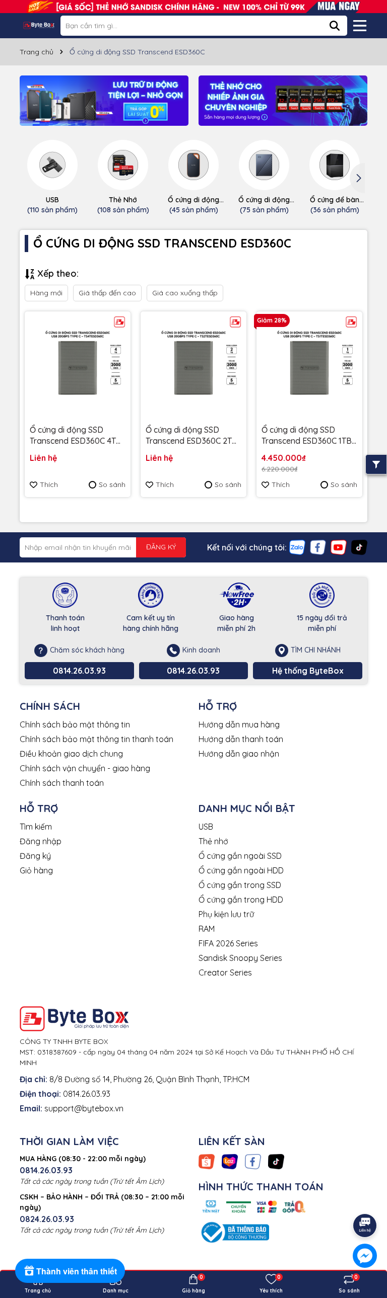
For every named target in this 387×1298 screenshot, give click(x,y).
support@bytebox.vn (83, 1108)
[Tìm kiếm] (334, 26)
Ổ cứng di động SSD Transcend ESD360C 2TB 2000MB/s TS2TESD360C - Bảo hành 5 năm (193, 436)
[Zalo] (297, 546)
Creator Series (225, 972)
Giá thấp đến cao (107, 292)
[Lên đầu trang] (365, 1197)
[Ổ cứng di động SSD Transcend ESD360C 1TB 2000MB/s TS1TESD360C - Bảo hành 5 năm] (309, 364)
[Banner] (104, 100)
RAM (207, 929)
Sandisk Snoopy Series (240, 958)
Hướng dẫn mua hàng (239, 724)
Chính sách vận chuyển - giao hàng (85, 768)
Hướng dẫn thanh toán (241, 739)
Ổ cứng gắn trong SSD (240, 885)
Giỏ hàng (36, 870)
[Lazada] (230, 1160)
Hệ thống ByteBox (308, 671)
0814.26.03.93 (79, 671)
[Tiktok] (359, 546)
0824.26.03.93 (47, 1219)
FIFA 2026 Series (228, 943)
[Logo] (38, 25)
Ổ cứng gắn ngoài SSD (240, 856)
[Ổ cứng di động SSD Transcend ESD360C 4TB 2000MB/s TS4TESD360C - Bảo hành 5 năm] (77, 364)
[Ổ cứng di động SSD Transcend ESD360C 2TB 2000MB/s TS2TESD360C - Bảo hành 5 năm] (193, 364)
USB (206, 827)
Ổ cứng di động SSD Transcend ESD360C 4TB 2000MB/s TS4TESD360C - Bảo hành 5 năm (77, 436)
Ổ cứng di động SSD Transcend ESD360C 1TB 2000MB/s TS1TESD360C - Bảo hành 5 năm (308, 436)
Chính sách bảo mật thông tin (75, 724)
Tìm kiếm (36, 827)
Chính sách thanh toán (62, 783)
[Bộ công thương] (234, 1231)
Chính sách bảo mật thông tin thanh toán (96, 739)
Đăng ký (35, 856)
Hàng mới (46, 292)
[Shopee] (207, 1160)
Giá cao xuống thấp (185, 292)
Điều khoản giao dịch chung (71, 754)
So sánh (112, 484)
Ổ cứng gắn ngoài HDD (241, 870)
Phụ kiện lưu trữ (226, 914)
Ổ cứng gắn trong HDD (241, 900)
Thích (49, 484)
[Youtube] (339, 546)
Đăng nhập (40, 841)
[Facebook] (318, 546)
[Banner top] (193, 5)
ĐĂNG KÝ (161, 546)
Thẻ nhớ (213, 841)
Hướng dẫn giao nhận (239, 754)
